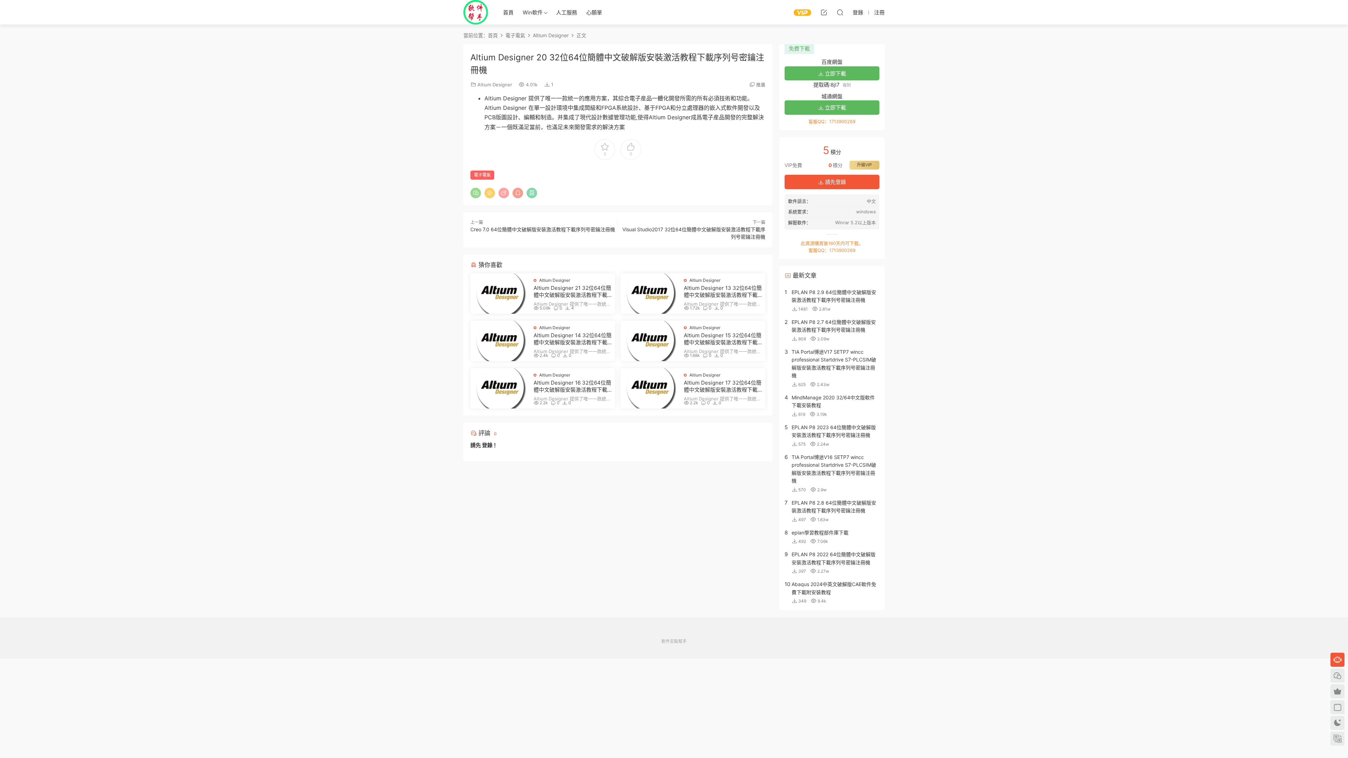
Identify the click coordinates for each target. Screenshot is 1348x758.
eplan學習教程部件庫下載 (820, 533)
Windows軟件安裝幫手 (475, 12)
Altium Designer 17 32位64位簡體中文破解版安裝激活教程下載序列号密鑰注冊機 (722, 386)
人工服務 (566, 12)
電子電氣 (482, 175)
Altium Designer (494, 84)
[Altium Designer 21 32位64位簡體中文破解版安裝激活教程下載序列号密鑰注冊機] (500, 293)
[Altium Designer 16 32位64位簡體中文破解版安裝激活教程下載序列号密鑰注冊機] (500, 388)
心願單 (594, 12)
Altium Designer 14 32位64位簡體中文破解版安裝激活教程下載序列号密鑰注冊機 (573, 339)
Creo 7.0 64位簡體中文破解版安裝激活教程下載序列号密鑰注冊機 (542, 229)
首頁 (508, 12)
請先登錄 (835, 182)
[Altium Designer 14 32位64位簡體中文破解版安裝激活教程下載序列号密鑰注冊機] (500, 341)
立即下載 (835, 73)
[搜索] (840, 12)
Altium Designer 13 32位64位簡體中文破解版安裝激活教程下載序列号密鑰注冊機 (723, 292)
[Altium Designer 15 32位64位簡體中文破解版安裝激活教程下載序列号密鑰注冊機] (650, 341)
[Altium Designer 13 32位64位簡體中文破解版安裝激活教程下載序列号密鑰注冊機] (650, 293)
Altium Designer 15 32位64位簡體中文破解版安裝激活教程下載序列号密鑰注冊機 (722, 339)
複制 (846, 85)
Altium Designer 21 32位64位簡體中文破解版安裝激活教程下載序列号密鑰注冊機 (572, 292)
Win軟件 (533, 12)
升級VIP (864, 164)
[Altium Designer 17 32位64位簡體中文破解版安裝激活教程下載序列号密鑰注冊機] (650, 388)
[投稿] (823, 12)
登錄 (487, 445)
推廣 (760, 84)
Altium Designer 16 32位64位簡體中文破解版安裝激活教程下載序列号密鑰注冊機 (572, 386)
